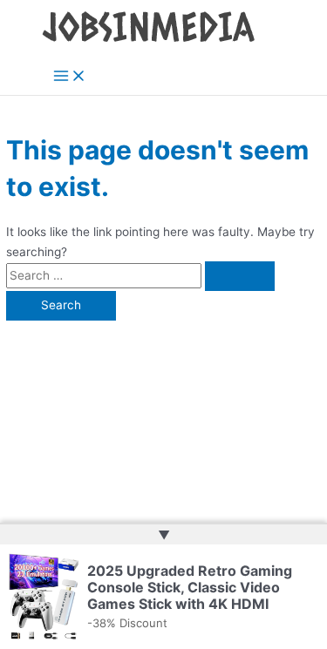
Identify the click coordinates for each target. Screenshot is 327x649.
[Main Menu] (69, 77)
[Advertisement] (163, 423)
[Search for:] (140, 275)
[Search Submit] (240, 276)
